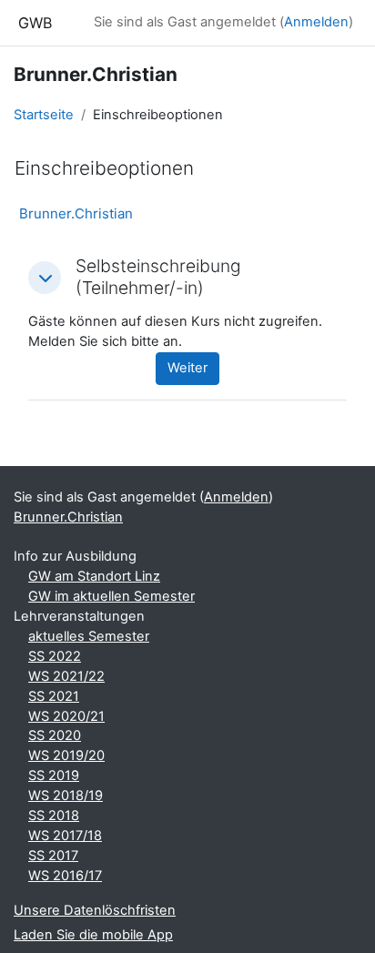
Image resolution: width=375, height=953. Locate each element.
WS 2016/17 (65, 875)
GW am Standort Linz (94, 576)
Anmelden (316, 22)
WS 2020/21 (66, 716)
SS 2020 (54, 735)
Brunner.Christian (76, 213)
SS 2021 (53, 696)
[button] (44, 277)
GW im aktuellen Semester (111, 596)
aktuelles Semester (88, 636)
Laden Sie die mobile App (93, 935)
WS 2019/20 (66, 755)
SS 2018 (53, 815)
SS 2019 (53, 775)
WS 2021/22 (66, 676)
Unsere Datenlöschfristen (95, 910)
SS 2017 (53, 855)
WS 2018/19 (65, 795)
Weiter (187, 368)
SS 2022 (54, 656)
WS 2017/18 (65, 835)
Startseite (44, 114)
